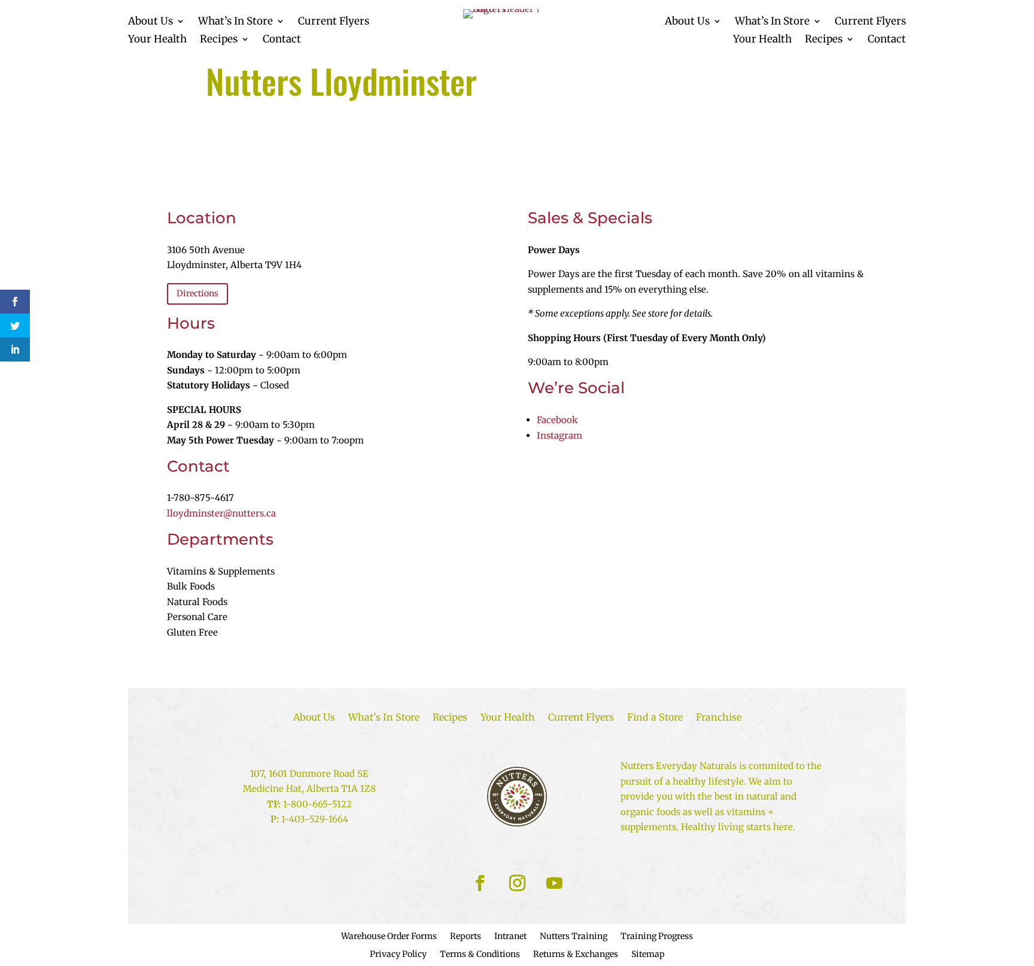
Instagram (559, 435)
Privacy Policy (398, 954)
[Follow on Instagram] (517, 883)
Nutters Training (573, 936)
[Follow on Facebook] (480, 883)
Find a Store (655, 718)
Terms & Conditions (480, 954)
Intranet (510, 936)
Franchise (718, 718)
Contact (282, 40)
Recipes (219, 40)
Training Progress (657, 936)
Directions (197, 293)
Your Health (157, 40)
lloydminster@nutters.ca (221, 513)
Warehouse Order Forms (389, 936)
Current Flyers (333, 22)
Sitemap (648, 954)
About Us (150, 22)
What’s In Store (235, 22)
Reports (465, 936)
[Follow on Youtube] (554, 883)
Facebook (557, 420)
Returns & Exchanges (575, 954)
